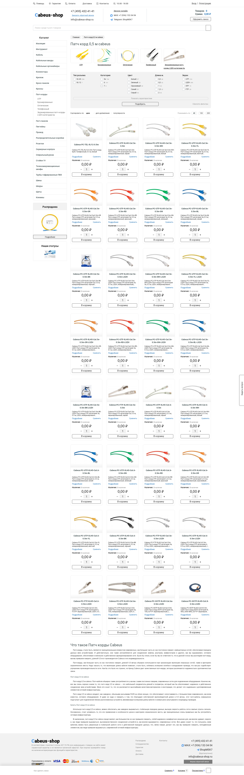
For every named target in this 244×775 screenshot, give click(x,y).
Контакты (104, 3)
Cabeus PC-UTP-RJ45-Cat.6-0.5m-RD (159, 471)
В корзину (86, 174)
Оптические (42, 105)
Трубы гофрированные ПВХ (49, 175)
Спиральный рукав (45, 155)
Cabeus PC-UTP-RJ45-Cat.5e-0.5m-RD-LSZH (122, 340)
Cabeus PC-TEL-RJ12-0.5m (86, 144)
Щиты (39, 192)
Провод (39, 132)
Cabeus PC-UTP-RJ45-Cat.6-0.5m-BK (123, 537)
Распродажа (141, 741)
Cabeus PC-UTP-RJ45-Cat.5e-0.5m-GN (158, 210)
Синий (135, 89)
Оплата (71, 3)
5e (106, 79)
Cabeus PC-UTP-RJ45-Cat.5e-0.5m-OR (86, 210)
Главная (76, 37)
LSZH (189, 83)
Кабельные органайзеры (48, 66)
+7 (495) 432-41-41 (82, 11)
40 (194, 113)
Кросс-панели (42, 83)
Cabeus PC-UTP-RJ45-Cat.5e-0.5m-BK (86, 275)
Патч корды (41, 94)
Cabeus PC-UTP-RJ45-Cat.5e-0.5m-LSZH (122, 275)
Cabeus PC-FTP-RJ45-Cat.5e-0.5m (122, 406)
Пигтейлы (40, 126)
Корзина (181, 771)
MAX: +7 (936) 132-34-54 (124, 15)
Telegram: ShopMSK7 (122, 19)
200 (208, 113)
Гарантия (56, 3)
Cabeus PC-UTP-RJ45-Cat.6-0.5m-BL (86, 471)
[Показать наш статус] (49, 254)
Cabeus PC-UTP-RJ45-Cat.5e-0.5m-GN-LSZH (158, 340)
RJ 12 (80, 83)
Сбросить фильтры (200, 104)
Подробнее (50, 237)
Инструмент (41, 49)
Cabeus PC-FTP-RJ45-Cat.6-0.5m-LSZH (86, 602)
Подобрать (140, 104)
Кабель (39, 55)
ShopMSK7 (205, 749)
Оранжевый (137, 86)
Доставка (87, 3)
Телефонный (43, 109)
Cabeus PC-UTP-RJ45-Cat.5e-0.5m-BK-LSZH (86, 406)
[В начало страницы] (208, 770)
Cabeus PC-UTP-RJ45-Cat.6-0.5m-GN (123, 471)
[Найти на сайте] (208, 28)
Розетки (40, 143)
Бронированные (45, 102)
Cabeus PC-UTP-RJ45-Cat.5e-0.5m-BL (194, 210)
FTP (188, 89)
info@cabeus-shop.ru (200, 756)
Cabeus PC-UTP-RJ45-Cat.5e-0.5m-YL (194, 144)
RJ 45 (80, 79)
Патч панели (42, 121)
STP (188, 86)
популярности (119, 113)
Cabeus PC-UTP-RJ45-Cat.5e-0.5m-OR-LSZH (86, 340)
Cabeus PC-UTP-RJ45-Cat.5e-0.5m (122, 144)
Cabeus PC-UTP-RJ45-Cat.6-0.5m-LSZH (195, 537)
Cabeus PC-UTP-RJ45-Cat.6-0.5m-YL (86, 537)
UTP (39, 99)
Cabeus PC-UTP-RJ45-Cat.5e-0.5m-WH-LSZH (158, 275)
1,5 (160, 89)
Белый (135, 79)
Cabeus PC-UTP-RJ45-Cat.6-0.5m (159, 406)
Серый (135, 93)
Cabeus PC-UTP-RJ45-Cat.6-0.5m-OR (195, 471)
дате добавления (103, 113)
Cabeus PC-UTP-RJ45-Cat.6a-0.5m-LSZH (122, 602)
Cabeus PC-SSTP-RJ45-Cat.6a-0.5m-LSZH (159, 602)
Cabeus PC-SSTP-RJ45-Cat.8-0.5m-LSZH (195, 602)
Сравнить (169, 771)
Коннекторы (42, 72)
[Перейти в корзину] (192, 13)
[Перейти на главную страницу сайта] (49, 15)
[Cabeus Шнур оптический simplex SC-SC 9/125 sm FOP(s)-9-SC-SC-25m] (37, 222)
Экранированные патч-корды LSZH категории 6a (51, 113)
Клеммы (40, 197)
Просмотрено (197, 771)
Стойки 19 (40, 160)
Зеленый (135, 83)
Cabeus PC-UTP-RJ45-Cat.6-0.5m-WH (195, 406)
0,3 (160, 79)
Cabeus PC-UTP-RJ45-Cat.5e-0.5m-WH (158, 144)
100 (201, 113)
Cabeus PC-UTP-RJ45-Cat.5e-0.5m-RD (122, 210)
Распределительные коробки (50, 138)
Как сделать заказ (41, 771)
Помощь (40, 3)
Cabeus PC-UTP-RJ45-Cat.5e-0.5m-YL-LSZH (194, 275)
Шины (39, 180)
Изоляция (40, 43)
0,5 (160, 83)
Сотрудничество (142, 744)
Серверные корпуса (45, 149)
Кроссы (39, 89)
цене (88, 113)
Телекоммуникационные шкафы (48, 167)
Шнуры (39, 186)
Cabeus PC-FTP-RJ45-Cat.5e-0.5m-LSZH (158, 537)
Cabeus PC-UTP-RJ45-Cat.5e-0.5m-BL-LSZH (194, 340)
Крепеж (39, 77)
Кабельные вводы (44, 60)
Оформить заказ (200, 19)
